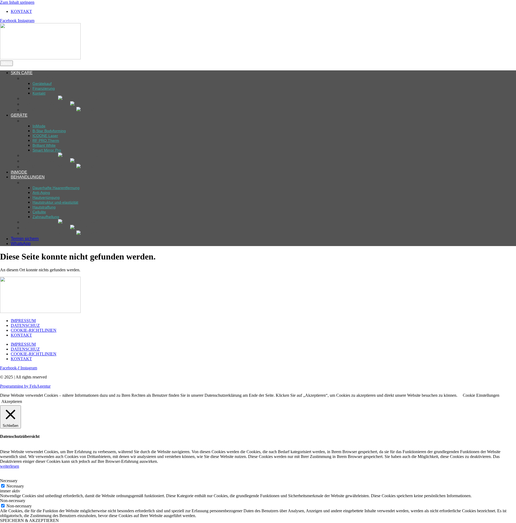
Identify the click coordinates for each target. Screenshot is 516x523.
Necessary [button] (8, 480)
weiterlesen (9, 466)
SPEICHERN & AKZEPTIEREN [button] (29, 520)
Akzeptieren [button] (11, 401)
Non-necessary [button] (12, 500)
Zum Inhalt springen (17, 2)
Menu (6, 63)
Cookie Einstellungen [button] (481, 395)
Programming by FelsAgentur (25, 386)
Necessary (15, 486)
